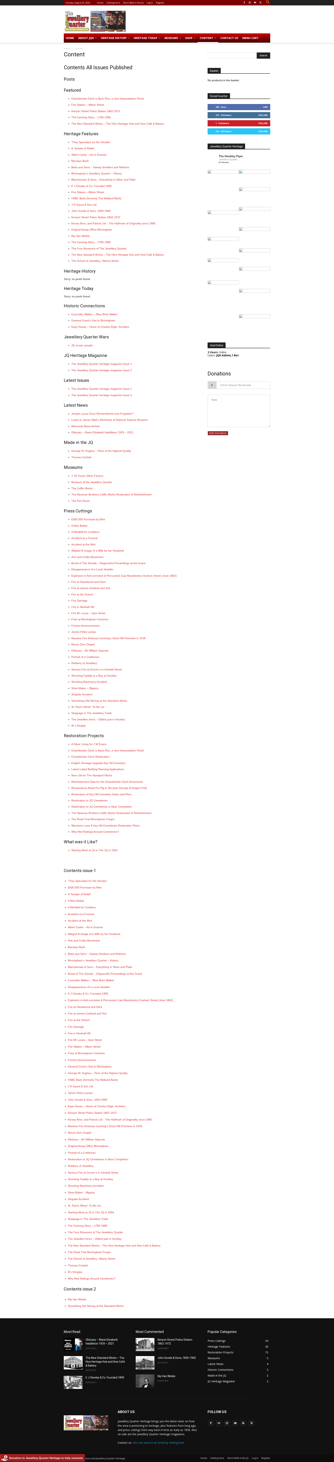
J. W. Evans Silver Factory (87, 475)
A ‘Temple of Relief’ (83, 148)
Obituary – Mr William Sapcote (89, 650)
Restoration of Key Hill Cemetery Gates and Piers (101, 794)
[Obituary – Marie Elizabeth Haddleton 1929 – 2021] (73, 1344)
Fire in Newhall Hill (82, 606)
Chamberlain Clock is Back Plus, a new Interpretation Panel (107, 98)
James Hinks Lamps (83, 631)
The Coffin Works (82, 488)
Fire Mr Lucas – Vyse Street (88, 613)
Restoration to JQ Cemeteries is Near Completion (101, 806)
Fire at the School (82, 594)
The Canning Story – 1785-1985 (91, 117)
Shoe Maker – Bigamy (84, 688)
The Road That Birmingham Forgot (92, 819)
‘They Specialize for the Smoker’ (91, 142)
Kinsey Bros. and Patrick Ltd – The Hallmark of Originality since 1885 (113, 223)
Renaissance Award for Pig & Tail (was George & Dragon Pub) (109, 787)
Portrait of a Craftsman (85, 656)
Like (265, 107)
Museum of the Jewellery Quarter (91, 482)
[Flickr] (219, 1423)
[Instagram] (250, 3)
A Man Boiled (79, 525)
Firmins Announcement (85, 625)
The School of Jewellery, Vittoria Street (94, 260)
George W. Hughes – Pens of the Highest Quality (101, 450)
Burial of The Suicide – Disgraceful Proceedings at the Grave (108, 563)
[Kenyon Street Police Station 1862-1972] (145, 1344)
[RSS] (243, 1423)
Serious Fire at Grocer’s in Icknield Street (96, 669)
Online (217, 352)
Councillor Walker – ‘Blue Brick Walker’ (94, 314)
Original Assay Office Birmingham (91, 229)
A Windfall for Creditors (85, 531)
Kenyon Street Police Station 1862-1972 (95, 111)
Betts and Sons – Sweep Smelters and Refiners (100, 167)
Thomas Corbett (81, 457)
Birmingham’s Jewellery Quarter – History (96, 173)
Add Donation (218, 433)
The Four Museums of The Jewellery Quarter (99, 248)
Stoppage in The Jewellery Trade (91, 713)
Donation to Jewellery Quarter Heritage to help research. (46, 1457)
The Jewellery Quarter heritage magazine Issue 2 (101, 370)
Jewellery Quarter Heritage (230, 159)
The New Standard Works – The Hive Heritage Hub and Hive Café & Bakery (117, 123)
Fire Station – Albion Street (87, 104)
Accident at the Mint (83, 544)
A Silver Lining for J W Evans (88, 744)
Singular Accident (81, 694)
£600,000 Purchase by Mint (88, 519)
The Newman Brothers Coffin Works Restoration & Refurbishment (111, 494)
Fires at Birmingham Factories (89, 619)
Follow (263, 115)
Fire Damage (79, 600)
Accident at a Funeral (84, 538)
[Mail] (255, 3)
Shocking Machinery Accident (89, 681)
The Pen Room (80, 500)
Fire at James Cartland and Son (90, 588)
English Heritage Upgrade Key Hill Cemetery (98, 763)
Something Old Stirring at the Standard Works (99, 700)
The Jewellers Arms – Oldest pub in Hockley (98, 719)
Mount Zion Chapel (83, 644)
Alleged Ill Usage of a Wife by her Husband (97, 550)
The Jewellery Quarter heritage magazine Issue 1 (101, 363)
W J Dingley (78, 725)
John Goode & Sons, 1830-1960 (91, 210)
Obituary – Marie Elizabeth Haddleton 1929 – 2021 (102, 432)
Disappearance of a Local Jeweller (92, 569)
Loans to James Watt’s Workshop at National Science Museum (109, 419)
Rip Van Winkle (80, 235)
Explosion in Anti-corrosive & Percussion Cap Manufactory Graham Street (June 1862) (124, 575)
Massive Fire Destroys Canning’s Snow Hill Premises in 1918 (108, 638)
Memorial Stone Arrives (85, 426)
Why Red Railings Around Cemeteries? (95, 831)
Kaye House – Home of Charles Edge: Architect (100, 326)
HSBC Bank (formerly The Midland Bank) (96, 198)
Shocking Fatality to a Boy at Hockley (94, 675)
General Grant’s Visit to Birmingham (93, 320)
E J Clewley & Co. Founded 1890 (91, 186)
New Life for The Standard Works (91, 775)
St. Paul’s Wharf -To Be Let (87, 706)
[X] (260, 3)
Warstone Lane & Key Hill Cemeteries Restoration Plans (105, 825)
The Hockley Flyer (231, 156)
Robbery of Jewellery (84, 663)
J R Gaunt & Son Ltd (83, 204)
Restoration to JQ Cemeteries (89, 800)
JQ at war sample (82, 345)
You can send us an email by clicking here (158, 1442)
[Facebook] (244, 3)
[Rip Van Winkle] (145, 1381)
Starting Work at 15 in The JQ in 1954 (94, 850)
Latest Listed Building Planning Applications (97, 769)
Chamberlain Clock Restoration (90, 756)
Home (67, 48)
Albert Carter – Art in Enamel (88, 154)
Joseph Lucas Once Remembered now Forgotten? (102, 413)
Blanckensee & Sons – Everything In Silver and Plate (103, 179)
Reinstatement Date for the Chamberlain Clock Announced (107, 781)
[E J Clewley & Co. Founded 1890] (73, 1382)
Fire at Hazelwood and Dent (88, 581)
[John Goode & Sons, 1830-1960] (145, 1362)
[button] (268, 2)
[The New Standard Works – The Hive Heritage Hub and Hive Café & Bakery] (73, 1362)
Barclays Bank (80, 160)
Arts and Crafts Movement (87, 557)
